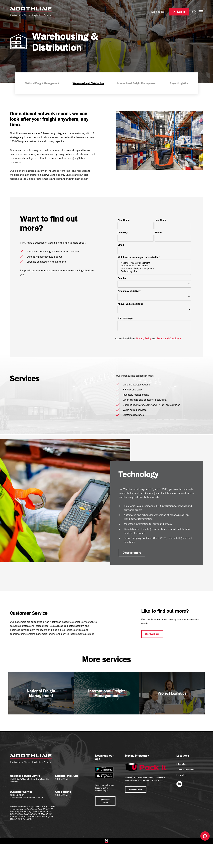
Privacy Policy (143, 338)
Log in (181, 11)
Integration (181, 775)
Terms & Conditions (185, 769)
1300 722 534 (17, 795)
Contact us (152, 634)
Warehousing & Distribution (88, 83)
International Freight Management (136, 83)
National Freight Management (42, 83)
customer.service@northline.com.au (26, 797)
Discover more (132, 552)
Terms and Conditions (169, 338)
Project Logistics (179, 83)
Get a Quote (63, 792)
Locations (182, 755)
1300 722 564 (62, 779)
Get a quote (157, 11)
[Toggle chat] (205, 836)
